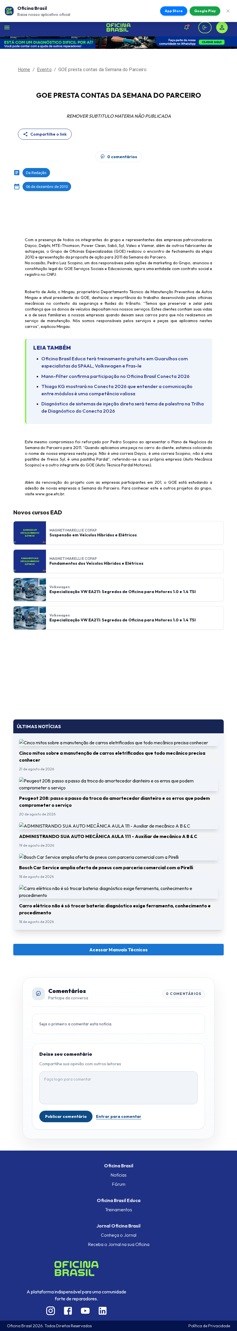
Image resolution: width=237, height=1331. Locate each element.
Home (24, 69)
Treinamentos (118, 1209)
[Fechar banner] (228, 11)
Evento (44, 69)
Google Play (205, 11)
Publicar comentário (66, 1116)
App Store (174, 11)
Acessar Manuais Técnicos (118, 949)
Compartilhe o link (48, 134)
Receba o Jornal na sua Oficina (118, 1244)
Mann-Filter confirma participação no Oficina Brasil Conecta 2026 (115, 376)
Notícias (118, 1175)
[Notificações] (186, 27)
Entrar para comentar (118, 1116)
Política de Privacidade (209, 1325)
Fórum (118, 1184)
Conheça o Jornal (118, 1235)
